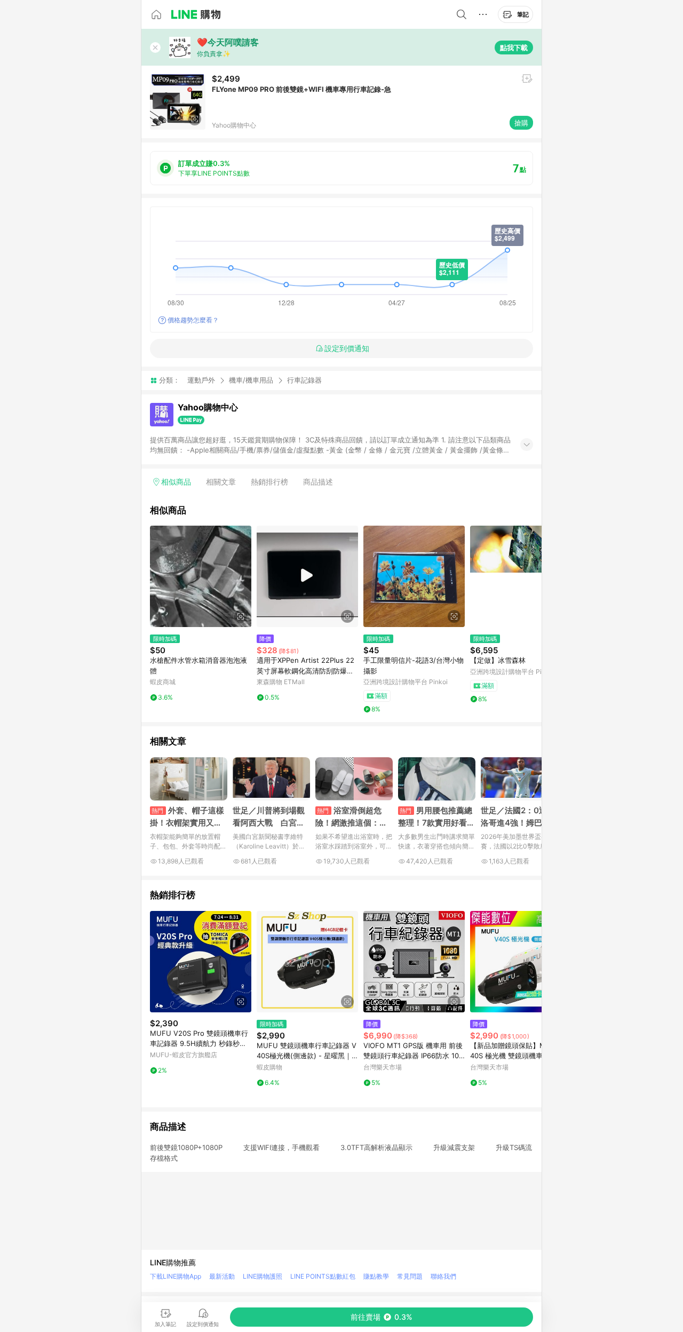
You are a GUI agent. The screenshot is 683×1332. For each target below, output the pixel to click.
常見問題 (410, 1276)
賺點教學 (376, 1276)
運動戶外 (201, 380)
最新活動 (222, 1276)
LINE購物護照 (262, 1276)
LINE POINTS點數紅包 (322, 1276)
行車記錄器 (304, 380)
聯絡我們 (443, 1276)
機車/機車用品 (251, 380)
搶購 (521, 122)
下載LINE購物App (175, 1276)
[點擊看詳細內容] (200, 576)
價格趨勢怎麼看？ (193, 320)
